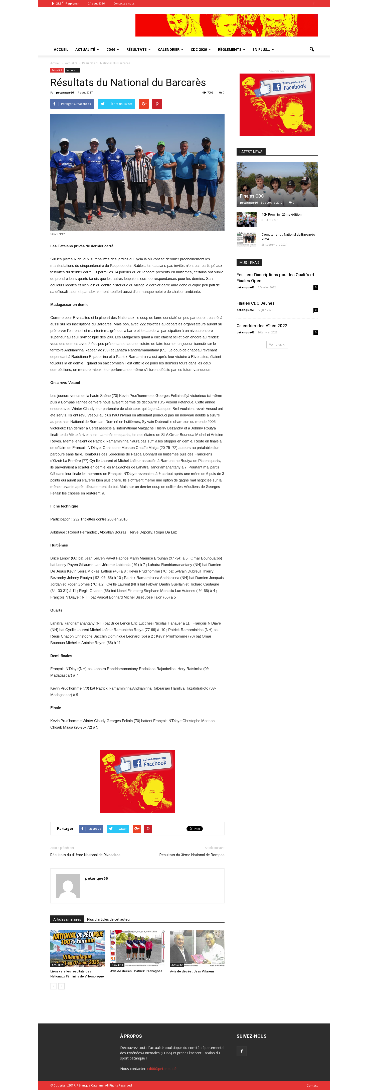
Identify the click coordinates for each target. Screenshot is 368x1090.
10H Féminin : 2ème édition (281, 214)
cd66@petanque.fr (162, 1068)
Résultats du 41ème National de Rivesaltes (85, 855)
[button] (312, 50)
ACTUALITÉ (85, 49)
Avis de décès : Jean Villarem (192, 971)
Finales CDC (252, 196)
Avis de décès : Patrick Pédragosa (136, 971)
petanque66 (65, 92)
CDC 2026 (199, 49)
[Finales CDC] (277, 184)
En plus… (261, 49)
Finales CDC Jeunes (256, 303)
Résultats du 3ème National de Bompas (192, 855)
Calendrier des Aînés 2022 (262, 325)
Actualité (57, 70)
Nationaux (72, 70)
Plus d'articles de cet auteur (109, 919)
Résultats (136, 49)
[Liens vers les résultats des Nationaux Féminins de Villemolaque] (77, 948)
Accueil (55, 63)
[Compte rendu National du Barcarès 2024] (247, 239)
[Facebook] (314, 3)
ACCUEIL (61, 49)
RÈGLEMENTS (229, 49)
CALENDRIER (168, 49)
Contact (312, 1085)
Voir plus (275, 344)
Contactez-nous (123, 3)
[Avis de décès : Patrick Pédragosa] (137, 948)
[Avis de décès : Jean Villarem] (197, 948)
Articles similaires (67, 919)
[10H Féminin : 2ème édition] (247, 219)
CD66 (110, 49)
